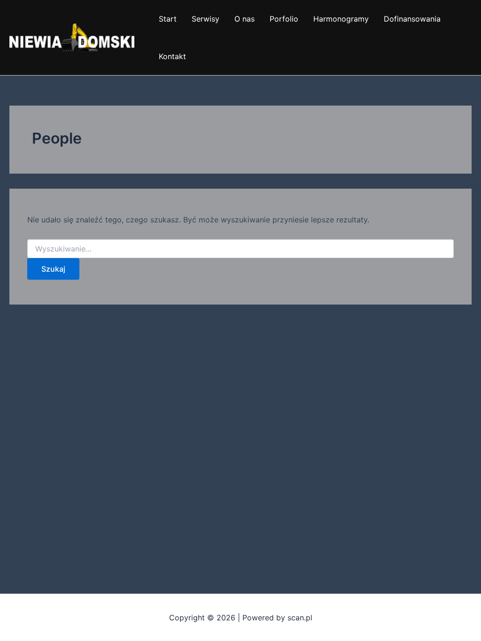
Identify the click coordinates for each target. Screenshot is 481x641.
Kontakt (172, 56)
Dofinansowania (412, 18)
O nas (244, 18)
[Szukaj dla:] (240, 249)
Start (168, 18)
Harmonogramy (341, 18)
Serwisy (205, 18)
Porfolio (284, 18)
